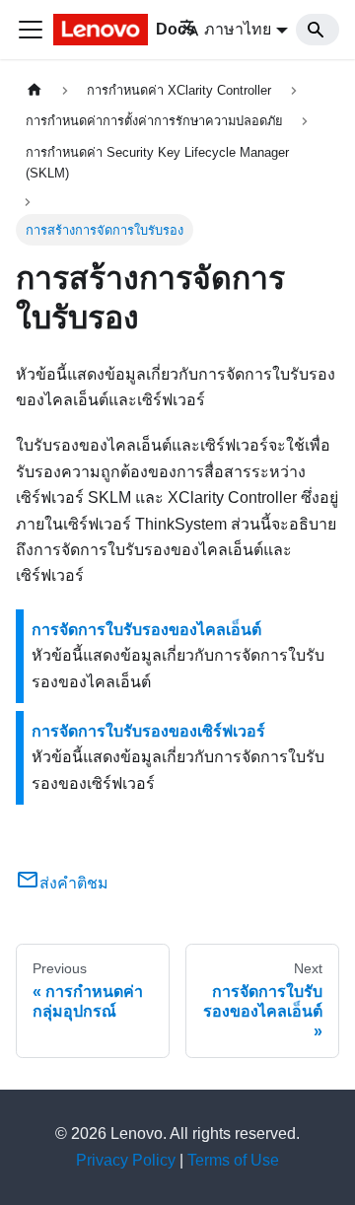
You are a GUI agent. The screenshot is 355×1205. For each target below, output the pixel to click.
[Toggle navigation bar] (30, 29)
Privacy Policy (126, 1160)
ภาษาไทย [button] (237, 29)
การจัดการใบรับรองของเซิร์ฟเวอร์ (148, 731)
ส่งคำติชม (73, 883)
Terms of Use (233, 1160)
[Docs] (102, 29)
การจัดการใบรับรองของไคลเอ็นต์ (146, 629)
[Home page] (34, 90)
